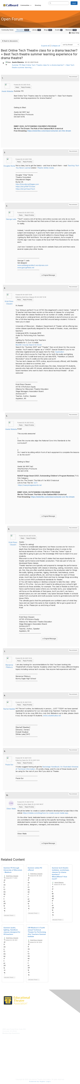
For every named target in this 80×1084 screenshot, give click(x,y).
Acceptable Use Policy (10, 1071)
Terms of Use (7, 1067)
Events (58, 30)
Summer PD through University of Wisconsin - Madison (13, 870)
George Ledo (11, 219)
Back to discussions (11, 41)
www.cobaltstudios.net (52, 716)
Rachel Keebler (9, 709)
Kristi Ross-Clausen (12, 876)
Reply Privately (25, 87)
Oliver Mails (11, 809)
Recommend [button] (73, 76)
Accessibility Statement (10, 1073)
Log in (74, 3)
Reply (17, 87)
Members (71, 30)
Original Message (49, 275)
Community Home (7, 30)
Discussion (22, 30)
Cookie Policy (7, 1069)
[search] (50, 3)
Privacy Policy (7, 1065)
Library (36, 30)
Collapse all (55, 46)
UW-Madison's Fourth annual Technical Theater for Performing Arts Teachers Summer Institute (37, 932)
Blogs (47, 30)
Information (30, 769)
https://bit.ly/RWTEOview (25, 186)
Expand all (45, 46)
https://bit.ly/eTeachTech (25, 189)
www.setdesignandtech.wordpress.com (32, 265)
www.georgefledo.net (25, 268)
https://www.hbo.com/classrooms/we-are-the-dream (49, 131)
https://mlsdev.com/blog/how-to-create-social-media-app (45, 813)
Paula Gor (9, 765)
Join (3, 1047)
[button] (26, 5)
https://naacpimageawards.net (30, 485)
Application (59, 352)
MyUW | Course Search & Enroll (28, 345)
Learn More (6, 1049)
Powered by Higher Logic (40, 1081)
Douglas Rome (9, 166)
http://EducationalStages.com (27, 184)
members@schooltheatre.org (30, 1033)
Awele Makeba (7, 91)
